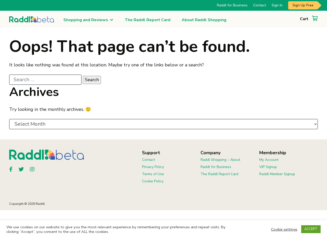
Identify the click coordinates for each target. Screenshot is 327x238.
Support (151, 153)
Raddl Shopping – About (220, 159)
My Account (268, 159)
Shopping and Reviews (85, 20)
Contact (259, 5)
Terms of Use (153, 174)
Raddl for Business (232, 5)
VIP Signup (268, 166)
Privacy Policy (153, 166)
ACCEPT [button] (311, 229)
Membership (272, 153)
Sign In (277, 5)
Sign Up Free (303, 5)
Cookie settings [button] (284, 229)
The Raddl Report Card (147, 20)
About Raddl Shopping (204, 20)
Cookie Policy (153, 181)
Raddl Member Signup (277, 174)
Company (210, 153)
